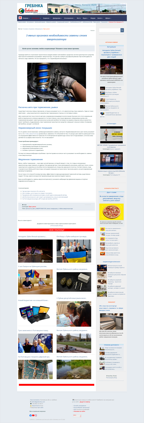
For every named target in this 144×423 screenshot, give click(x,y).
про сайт (40, 407)
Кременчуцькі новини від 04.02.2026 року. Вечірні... (111, 172)
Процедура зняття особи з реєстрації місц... (113, 368)
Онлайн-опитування (80, 405)
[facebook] (30, 416)
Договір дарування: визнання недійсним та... (112, 353)
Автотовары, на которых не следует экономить (37, 193)
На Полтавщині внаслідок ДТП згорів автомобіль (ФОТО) (39, 199)
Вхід (60, 225)
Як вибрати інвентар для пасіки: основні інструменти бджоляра (116, 294)
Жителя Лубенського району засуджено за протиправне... (109, 108)
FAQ (75, 409)
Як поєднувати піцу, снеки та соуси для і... (112, 239)
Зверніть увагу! (51, 22)
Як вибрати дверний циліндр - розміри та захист (116, 287)
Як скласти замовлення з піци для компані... (113, 229)
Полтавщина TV (115, 175)
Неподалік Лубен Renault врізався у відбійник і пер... (114, 88)
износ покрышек (52, 208)
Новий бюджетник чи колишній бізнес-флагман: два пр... (111, 114)
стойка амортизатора (32, 134)
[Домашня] (19, 18)
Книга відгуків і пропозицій (81, 407)
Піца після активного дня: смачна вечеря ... (112, 249)
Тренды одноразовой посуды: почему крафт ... (113, 234)
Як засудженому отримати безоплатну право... (113, 358)
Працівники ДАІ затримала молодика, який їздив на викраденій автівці (44, 195)
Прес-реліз (96, 22)
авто (33, 208)
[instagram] (36, 416)
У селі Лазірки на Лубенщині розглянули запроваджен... (110, 101)
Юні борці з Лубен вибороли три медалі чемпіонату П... (109, 94)
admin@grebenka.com (38, 402)
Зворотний (35, 405)
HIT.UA (74, 415)
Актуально (30, 22)
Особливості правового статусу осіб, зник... (112, 363)
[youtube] (33, 416)
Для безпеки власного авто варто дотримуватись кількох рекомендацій (45, 197)
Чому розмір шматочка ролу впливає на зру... (113, 254)
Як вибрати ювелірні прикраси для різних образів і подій (117, 274)
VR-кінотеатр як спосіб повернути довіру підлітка (116, 266)
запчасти (28, 208)
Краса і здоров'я (115, 149)
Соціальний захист (63, 22)
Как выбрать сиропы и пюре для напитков (113, 244)
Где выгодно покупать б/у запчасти (33, 191)
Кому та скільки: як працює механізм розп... (113, 349)
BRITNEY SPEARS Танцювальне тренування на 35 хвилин (111, 146)
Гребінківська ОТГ (76, 22)
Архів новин (22, 22)
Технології (104, 22)
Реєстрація (54, 225)
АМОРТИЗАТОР (41, 208)
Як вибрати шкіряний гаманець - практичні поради (114, 282)
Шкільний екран (40, 22)
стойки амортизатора (65, 208)
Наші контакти (34, 400)
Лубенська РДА (87, 22)
